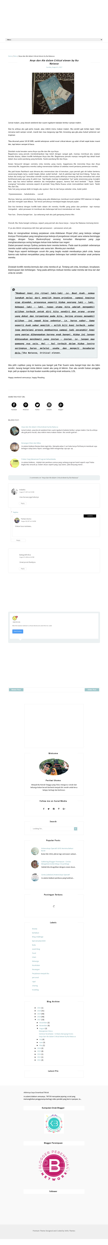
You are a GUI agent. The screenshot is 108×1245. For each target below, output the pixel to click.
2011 (39, 1060)
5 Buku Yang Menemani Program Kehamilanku (38, 459)
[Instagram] (53, 809)
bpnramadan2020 (38, 941)
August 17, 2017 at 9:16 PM (26, 492)
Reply (22, 503)
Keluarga (35, 961)
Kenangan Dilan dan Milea (31, 443)
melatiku (22, 490)
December (43, 1023)
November (43, 1026)
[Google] (64, 809)
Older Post (92, 690)
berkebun (35, 933)
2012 (39, 1057)
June (41, 1043)
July (40, 1040)
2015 (39, 1051)
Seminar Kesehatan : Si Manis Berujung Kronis (56, 1034)
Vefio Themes (70, 1231)
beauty (34, 929)
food (34, 953)
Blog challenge (37, 937)
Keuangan (36, 970)
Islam (34, 957)
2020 (39, 1011)
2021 (39, 1008)
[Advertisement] (54, 18)
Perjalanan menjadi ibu (40, 974)
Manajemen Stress (46, 1031)
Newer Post (16, 690)
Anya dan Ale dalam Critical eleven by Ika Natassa (39, 427)
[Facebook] (43, 809)
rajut (34, 982)
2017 (39, 1020)
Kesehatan (36, 965)
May (41, 1045)
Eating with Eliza (25, 555)
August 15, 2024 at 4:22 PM (26, 557)
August (42, 1029)
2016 (39, 1048)
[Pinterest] (59, 809)
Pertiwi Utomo (26, 519)
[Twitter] (48, 809)
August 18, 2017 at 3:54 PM (28, 521)
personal (35, 978)
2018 (39, 1017)
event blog (36, 949)
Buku (34, 945)
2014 (39, 1054)
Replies (15, 512)
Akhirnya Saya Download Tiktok (36, 1093)
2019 (39, 1014)
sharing (35, 986)
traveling (35, 990)
